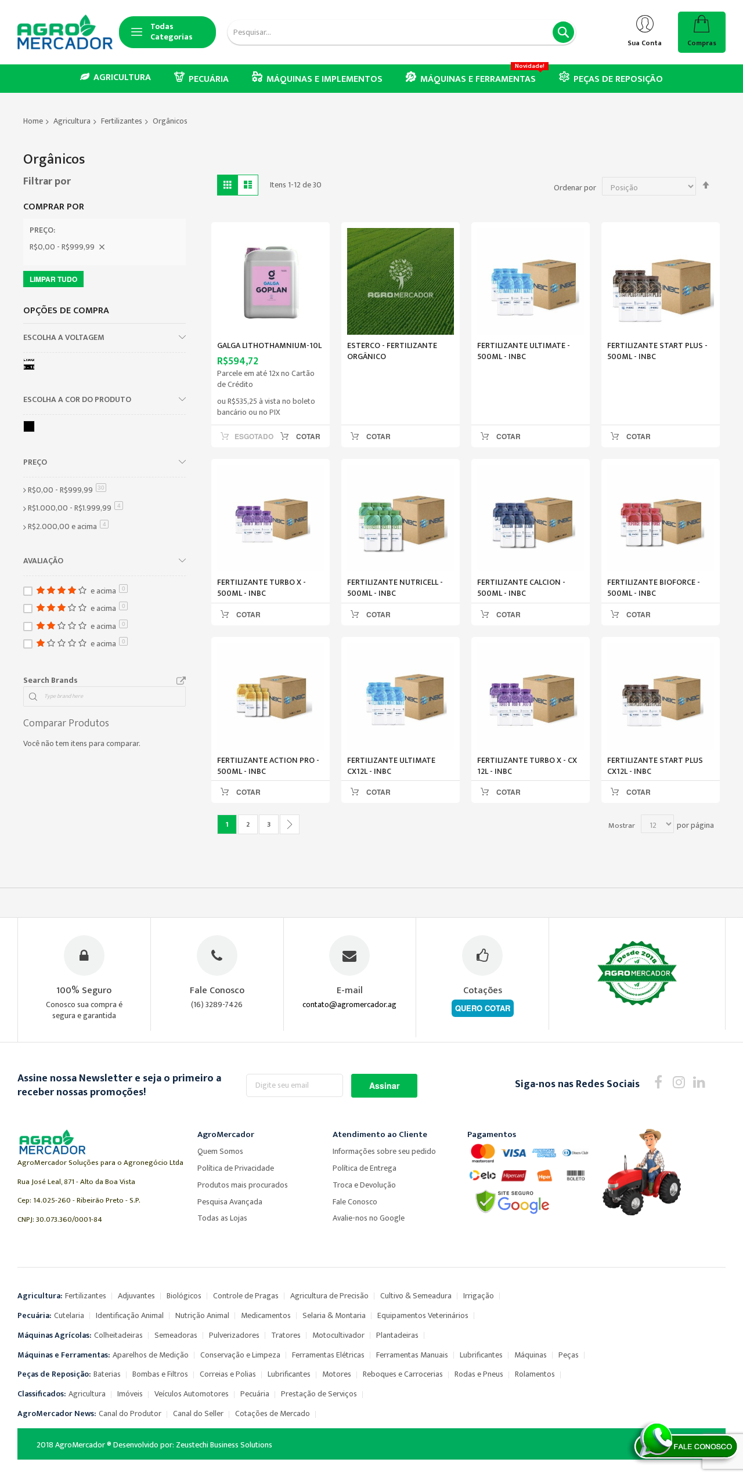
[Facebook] (658, 1081)
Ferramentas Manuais (412, 1355)
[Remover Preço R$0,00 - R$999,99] (101, 247)
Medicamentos (266, 1315)
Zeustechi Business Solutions (224, 1444)
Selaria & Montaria (334, 1315)
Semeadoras (175, 1335)
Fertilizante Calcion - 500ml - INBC (521, 587)
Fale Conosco (355, 1201)
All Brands (181, 681)
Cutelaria (69, 1315)
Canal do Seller (198, 1413)
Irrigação (478, 1295)
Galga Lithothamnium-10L (269, 345)
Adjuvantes (136, 1295)
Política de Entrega (364, 1168)
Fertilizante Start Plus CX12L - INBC (655, 766)
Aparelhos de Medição (151, 1355)
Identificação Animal (130, 1315)
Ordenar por (575, 187)
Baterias (107, 1374)
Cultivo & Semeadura (416, 1295)
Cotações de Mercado (272, 1413)
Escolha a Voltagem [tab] (63, 337)
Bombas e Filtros (160, 1374)
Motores (336, 1374)
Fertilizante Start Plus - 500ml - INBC (657, 351)
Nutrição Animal (202, 1315)
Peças (568, 1355)
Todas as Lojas (222, 1218)
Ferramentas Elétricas (328, 1355)
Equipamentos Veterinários (422, 1315)
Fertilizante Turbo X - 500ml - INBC (261, 587)
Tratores (286, 1335)
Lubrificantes (481, 1355)
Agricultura (72, 121)
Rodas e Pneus (479, 1374)
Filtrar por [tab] (47, 181)
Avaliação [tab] (43, 560)
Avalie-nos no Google (369, 1218)
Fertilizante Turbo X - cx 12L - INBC (527, 766)
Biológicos (184, 1295)
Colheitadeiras (118, 1335)
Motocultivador (338, 1335)
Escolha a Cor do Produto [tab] (77, 399)
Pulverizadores (234, 1335)
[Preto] (31, 428)
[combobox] (402, 32)
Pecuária (254, 1393)
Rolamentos (535, 1374)
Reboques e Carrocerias (403, 1374)
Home (33, 121)
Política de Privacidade (235, 1168)
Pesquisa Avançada (229, 1201)
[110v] (31, 366)
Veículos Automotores (191, 1393)
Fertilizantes (121, 121)
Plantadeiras (397, 1335)
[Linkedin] (699, 1081)
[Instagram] (679, 1081)
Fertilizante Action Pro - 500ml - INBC (268, 766)
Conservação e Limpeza (240, 1355)
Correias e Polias (228, 1374)
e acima (68, 526)
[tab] (104, 233)
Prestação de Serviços (319, 1393)
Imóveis (130, 1393)
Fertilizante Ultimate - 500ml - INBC (523, 351)
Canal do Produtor (130, 1413)
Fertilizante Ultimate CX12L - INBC (391, 766)
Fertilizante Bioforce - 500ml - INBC (653, 587)
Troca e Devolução (364, 1185)
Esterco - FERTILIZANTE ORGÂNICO (392, 351)
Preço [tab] (35, 461)
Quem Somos (220, 1151)
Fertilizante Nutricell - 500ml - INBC (395, 587)
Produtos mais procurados (242, 1185)
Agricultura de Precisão (329, 1295)
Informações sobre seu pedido (384, 1151)
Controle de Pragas (246, 1295)
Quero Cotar (482, 1007)
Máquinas (530, 1355)
